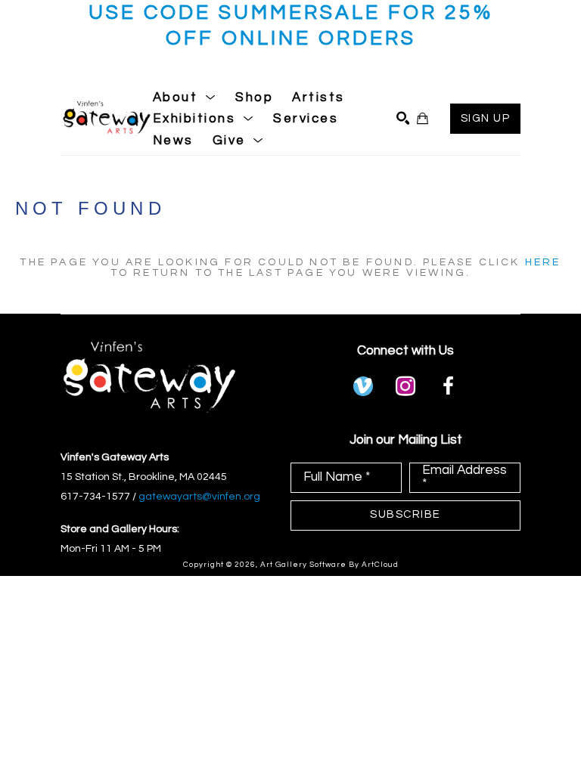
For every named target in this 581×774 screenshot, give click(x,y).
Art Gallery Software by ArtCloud (329, 564)
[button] (185, 97)
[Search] (402, 118)
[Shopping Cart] (422, 118)
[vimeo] (363, 386)
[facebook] (448, 386)
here (543, 262)
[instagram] (405, 386)
